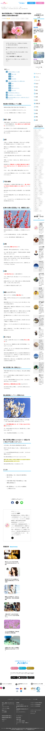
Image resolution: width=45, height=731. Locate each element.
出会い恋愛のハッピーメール (6, 7)
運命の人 (36, 207)
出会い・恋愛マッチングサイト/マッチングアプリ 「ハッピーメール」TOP (8, 703)
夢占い (36, 172)
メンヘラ (41, 161)
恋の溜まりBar (37, 179)
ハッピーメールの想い (6, 708)
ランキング (40, 163)
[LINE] (21, 502)
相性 (41, 194)
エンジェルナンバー (38, 141)
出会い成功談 (18, 717)
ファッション (37, 157)
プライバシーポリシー (20, 704)
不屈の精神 (12, 79)
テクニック (36, 148)
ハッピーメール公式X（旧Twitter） (36, 702)
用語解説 (40, 190)
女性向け (41, 174)
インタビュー (37, 139)
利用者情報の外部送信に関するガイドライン (22, 710)
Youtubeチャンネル (38, 135)
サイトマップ (32, 713)
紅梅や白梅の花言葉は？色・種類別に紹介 (15, 81)
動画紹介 (36, 168)
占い (41, 168)
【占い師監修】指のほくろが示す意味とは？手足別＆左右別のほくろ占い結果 (38, 47)
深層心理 (38, 103)
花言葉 (27, 18)
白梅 (11, 85)
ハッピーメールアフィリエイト (35, 710)
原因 (35, 170)
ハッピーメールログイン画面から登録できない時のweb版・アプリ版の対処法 (38, 31)
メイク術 (36, 161)
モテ (35, 163)
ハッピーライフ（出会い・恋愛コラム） (22, 723)
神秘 (35, 59)
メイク (42, 159)
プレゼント (18, 18)
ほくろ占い (36, 137)
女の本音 (36, 174)
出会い (35, 27)
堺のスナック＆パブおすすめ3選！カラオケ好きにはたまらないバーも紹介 (12, 563)
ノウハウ (13, 18)
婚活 (37, 90)
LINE (35, 130)
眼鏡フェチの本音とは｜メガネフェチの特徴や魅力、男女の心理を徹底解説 (12, 598)
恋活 (37, 100)
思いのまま (12, 90)
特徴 (37, 110)
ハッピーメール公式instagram (35, 704)
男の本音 (36, 192)
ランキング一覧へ (39, 68)
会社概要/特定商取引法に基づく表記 (22, 707)
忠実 (11, 76)
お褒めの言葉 (18, 719)
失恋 (37, 87)
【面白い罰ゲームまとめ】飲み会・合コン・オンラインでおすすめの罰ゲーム (12, 615)
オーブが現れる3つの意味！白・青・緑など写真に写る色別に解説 (38, 62)
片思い (37, 106)
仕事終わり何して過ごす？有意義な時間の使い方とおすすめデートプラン (12, 649)
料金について (4, 710)
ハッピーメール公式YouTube (35, 706)
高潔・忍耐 (12, 74)
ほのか (42, 137)
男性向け (36, 194)
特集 (20, 7)
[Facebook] (12, 502)
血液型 (41, 203)
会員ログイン (4, 719)
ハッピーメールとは (5, 706)
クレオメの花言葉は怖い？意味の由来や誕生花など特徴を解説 (12, 632)
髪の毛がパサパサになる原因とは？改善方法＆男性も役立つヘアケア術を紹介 (12, 580)
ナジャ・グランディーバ (38, 150)
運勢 (39, 205)
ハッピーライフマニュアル (26, 699)
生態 (35, 190)
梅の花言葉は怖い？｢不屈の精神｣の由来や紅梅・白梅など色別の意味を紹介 (15, 8)
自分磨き (41, 201)
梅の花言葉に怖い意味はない (13, 92)
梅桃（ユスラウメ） (14, 88)
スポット (36, 146)
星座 (35, 185)
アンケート (38, 73)
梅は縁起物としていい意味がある (13, 95)
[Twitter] (17, 502)
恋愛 (37, 96)
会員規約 (17, 702)
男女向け (23, 18)
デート (42, 148)
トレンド (38, 80)
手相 (35, 183)
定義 (37, 93)
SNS (39, 130)
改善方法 (40, 183)
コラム (37, 77)
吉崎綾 (40, 170)
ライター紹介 (35, 699)
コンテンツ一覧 (33, 711)
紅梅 (11, 83)
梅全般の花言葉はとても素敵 (13, 72)
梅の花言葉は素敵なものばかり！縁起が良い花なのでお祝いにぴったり (17, 97)
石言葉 (36, 196)
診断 (35, 43)
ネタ (35, 152)
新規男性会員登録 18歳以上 (6, 717)
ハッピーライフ (15, 7)
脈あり (36, 201)
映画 (39, 185)
